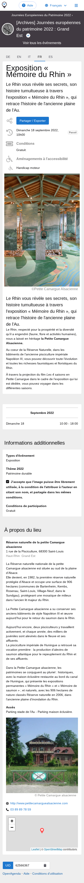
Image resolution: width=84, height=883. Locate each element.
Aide (30, 5)
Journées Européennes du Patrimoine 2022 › (42, 15)
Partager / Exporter (33, 120)
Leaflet (35, 849)
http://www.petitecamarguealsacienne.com (39, 803)
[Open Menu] (76, 5)
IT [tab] (29, 57)
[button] (42, 830)
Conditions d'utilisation (47, 873)
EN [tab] (19, 57)
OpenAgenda (12, 873)
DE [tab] (8, 57)
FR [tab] (40, 57)
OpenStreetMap (53, 849)
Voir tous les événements (42, 43)
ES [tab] (51, 57)
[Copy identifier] (45, 865)
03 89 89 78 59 (20, 809)
